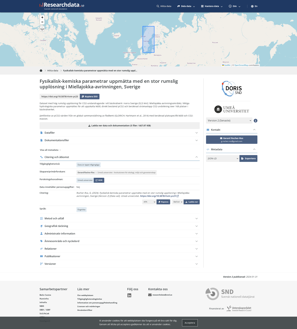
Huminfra (44, 298)
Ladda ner (193, 201)
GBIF (48, 309)
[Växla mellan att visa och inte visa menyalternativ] (194, 6)
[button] (42, 17)
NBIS (42, 306)
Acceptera (190, 322)
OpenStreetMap (241, 65)
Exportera (250, 158)
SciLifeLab (44, 313)
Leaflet (227, 65)
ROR (99, 181)
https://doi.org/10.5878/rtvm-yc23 (158, 195)
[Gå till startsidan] (62, 6)
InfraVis (43, 302)
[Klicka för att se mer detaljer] (255, 121)
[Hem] (43, 70)
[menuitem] (164, 6)
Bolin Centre (45, 295)
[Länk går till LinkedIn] (129, 295)
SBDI (42, 309)
